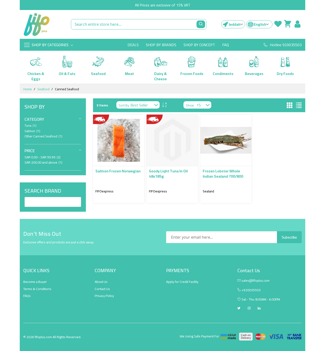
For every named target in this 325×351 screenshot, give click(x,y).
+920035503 (251, 290)
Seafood (43, 89)
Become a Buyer (35, 282)
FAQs (27, 296)
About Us (101, 282)
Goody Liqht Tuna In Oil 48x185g (168, 173)
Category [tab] (34, 119)
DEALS (133, 44)
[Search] (201, 24)
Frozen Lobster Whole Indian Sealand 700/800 (223, 173)
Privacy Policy (104, 296)
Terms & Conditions (37, 289)
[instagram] (249, 309)
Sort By (124, 105)
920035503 (292, 44)
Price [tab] (30, 151)
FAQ (225, 44)
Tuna (30, 125)
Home (27, 89)
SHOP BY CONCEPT (199, 44)
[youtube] (259, 309)
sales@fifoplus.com (255, 280)
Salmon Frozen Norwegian (118, 171)
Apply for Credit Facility (182, 282)
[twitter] (239, 309)
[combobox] (138, 24)
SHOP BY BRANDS (161, 44)
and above (43, 162)
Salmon (32, 131)
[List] (299, 105)
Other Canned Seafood (43, 136)
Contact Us (102, 289)
